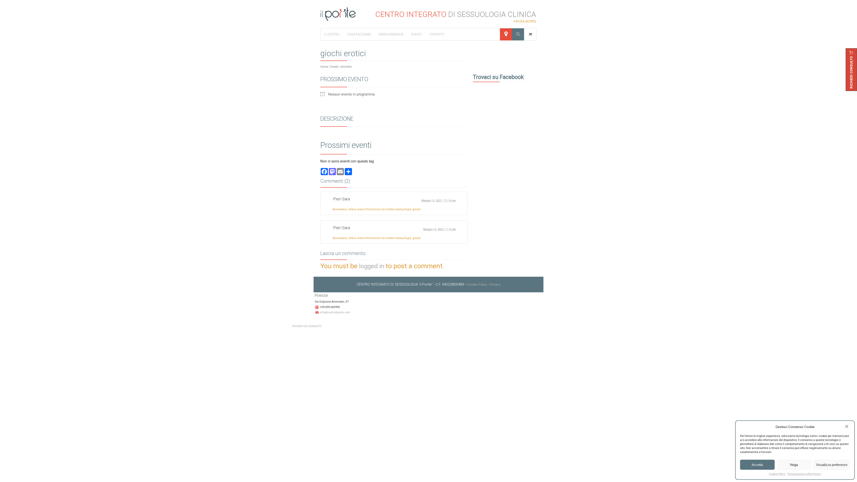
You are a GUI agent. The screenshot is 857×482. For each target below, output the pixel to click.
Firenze (321, 295)
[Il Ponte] (338, 14)
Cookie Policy (777, 474)
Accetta (757, 465)
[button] (847, 427)
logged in (371, 266)
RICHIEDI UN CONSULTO (306, 326)
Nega (794, 465)
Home (324, 66)
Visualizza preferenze (831, 465)
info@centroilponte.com (335, 312)
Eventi (334, 66)
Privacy (495, 285)
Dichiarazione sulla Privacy (804, 474)
